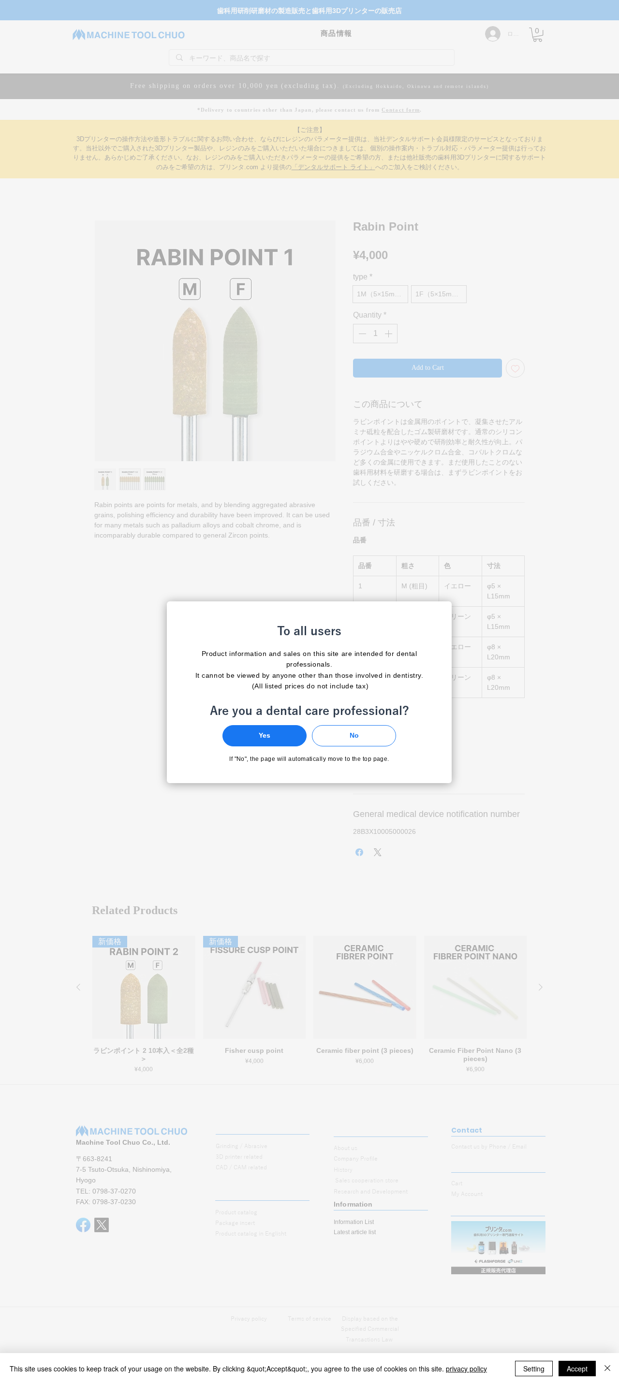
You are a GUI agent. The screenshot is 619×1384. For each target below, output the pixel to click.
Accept (577, 1368)
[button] (264, 735)
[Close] (607, 1368)
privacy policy (466, 1368)
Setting (534, 1368)
